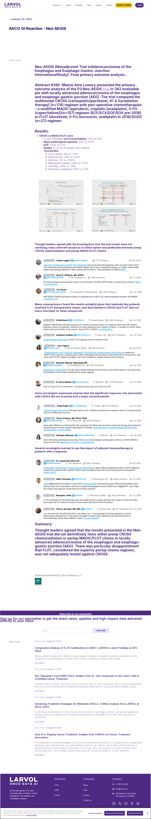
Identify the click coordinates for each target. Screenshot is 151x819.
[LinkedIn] (114, 804)
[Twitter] (120, 804)
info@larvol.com (122, 789)
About (68, 5)
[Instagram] (138, 804)
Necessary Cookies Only (115, 813)
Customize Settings (95, 813)
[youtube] (126, 804)
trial (106, 89)
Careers (99, 5)
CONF (56, 790)
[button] (57, 5)
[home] (13, 5)
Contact (109, 5)
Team (89, 5)
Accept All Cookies (135, 813)
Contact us (87, 800)
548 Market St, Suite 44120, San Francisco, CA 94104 (126, 794)
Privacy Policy (31, 815)
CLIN (56, 785)
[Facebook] (132, 804)
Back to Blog (15, 60)
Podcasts (78, 5)
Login (139, 5)
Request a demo (124, 5)
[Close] (147, 813)
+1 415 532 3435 (122, 784)
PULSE (57, 795)
